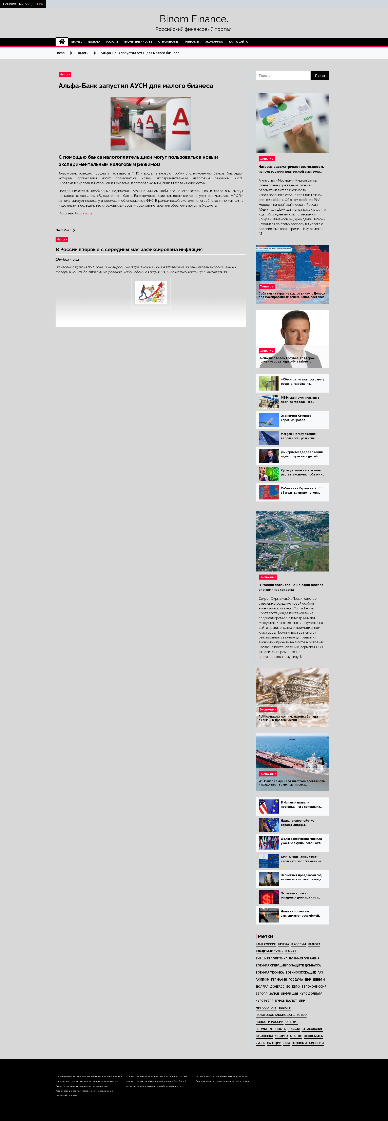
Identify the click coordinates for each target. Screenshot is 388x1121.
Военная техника (270, 972)
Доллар (262, 986)
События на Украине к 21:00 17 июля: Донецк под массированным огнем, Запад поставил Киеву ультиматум (292, 295)
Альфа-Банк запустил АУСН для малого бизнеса (136, 85)
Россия (294, 1029)
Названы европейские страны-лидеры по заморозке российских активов (300, 823)
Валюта (94, 41)
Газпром (262, 979)
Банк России (266, 944)
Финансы (192, 41)
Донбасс (277, 986)
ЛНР (302, 1000)
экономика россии (308, 1043)
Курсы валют (286, 1000)
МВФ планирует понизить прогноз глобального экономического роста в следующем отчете (300, 400)
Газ (320, 972)
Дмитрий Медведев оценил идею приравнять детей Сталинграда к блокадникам (302, 454)
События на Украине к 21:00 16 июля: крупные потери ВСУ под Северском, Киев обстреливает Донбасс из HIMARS (301, 491)
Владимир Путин (270, 951)
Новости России (270, 1022)
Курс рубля (264, 1000)
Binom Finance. (194, 19)
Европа (261, 993)
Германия (279, 979)
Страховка (264, 1036)
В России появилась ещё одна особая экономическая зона (291, 587)
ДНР (308, 979)
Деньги (319, 979)
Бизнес (76, 41)
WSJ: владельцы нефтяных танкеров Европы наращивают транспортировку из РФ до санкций (292, 782)
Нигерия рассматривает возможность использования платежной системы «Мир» (291, 169)
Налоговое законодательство (281, 1015)
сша (286, 1043)
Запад (274, 993)
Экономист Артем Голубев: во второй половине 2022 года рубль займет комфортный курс (287, 359)
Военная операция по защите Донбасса (288, 965)
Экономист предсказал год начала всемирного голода (301, 877)
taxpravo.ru (83, 213)
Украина (281, 1036)
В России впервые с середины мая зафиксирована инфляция (129, 249)
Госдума (296, 979)
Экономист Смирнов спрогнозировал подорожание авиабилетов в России (301, 418)
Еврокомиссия (314, 986)
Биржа (283, 944)
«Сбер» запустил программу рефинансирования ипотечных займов (302, 382)
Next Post (63, 230)
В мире (290, 951)
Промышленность (138, 41)
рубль (260, 1043)
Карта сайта (238, 41)
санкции (274, 1043)
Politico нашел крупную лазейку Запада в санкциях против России (288, 718)
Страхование (168, 41)
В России (298, 944)
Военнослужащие (301, 972)
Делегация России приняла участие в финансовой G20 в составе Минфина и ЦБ (301, 841)
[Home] (62, 42)
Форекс (296, 1036)
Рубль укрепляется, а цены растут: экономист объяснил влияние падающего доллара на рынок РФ (302, 473)
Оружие (291, 1022)
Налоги (112, 41)
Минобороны (266, 1007)
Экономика (214, 41)
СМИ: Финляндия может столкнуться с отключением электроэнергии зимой (302, 859)
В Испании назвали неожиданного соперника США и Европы (300, 805)
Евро (296, 986)
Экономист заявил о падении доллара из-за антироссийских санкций (299, 896)
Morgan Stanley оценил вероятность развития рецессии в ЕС (298, 436)
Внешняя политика (271, 958)
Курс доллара (311, 993)
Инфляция (289, 993)
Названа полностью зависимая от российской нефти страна (300, 914)
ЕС (288, 986)
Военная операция (304, 958)
